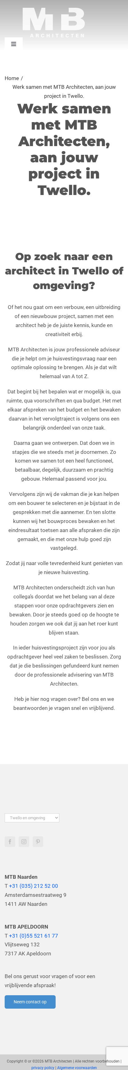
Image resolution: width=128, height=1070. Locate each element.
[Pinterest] (38, 841)
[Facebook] (10, 841)
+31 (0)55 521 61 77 (33, 936)
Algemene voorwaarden (77, 1068)
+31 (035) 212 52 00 (33, 886)
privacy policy (42, 1068)
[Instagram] (24, 841)
